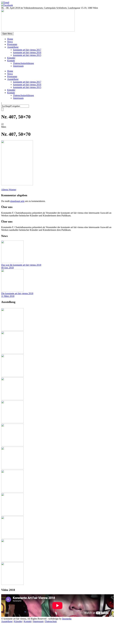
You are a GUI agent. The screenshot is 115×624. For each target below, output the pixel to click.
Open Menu (7, 34)
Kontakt (11, 60)
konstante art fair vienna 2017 (27, 49)
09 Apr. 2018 (7, 267)
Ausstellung (12, 47)
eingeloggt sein (17, 201)
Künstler (11, 58)
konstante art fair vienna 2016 (27, 52)
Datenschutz (51, 621)
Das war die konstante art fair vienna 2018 (21, 265)
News (10, 41)
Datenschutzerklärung (23, 63)
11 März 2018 (7, 296)
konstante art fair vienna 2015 (27, 55)
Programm (12, 44)
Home (10, 39)
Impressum (18, 66)
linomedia (66, 618)
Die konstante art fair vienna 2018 (17, 293)
